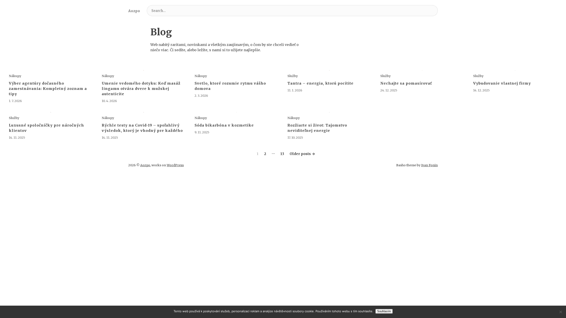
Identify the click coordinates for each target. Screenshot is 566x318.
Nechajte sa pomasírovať (406, 83)
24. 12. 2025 (388, 90)
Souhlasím (384, 311)
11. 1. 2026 (294, 90)
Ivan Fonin (429, 165)
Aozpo (134, 11)
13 (282, 153)
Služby (292, 76)
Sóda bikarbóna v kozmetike (224, 125)
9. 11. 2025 (202, 132)
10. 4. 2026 (109, 101)
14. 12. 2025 (481, 90)
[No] (560, 312)
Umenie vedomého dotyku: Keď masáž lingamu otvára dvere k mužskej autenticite (141, 88)
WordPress (175, 165)
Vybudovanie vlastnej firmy (502, 83)
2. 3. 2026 (201, 96)
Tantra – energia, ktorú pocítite (320, 83)
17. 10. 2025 (295, 138)
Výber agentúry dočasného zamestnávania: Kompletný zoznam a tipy (48, 88)
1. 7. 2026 (15, 101)
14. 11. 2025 (17, 138)
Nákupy (15, 76)
